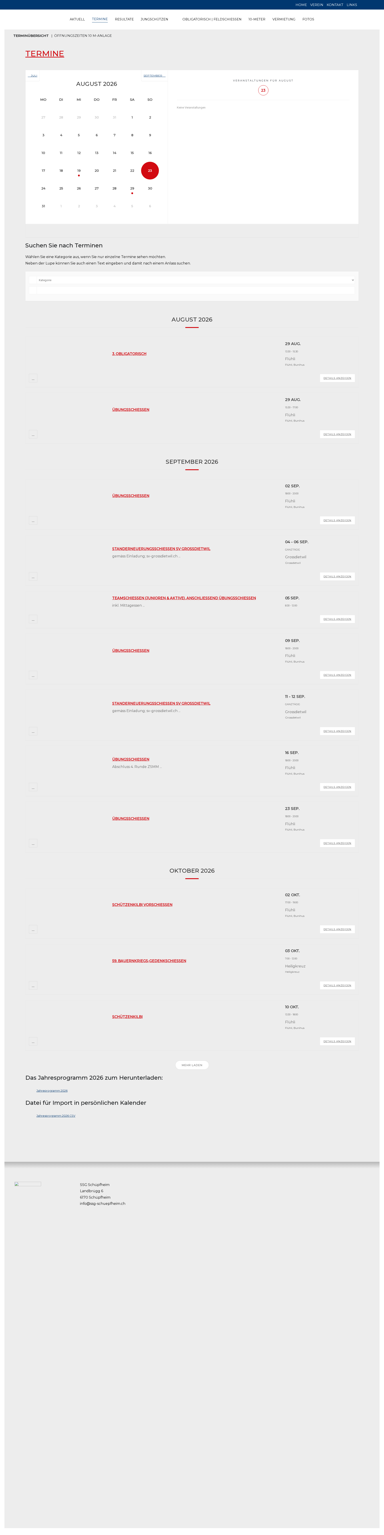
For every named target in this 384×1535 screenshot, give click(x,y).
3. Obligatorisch (129, 354)
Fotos (308, 19)
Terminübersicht (31, 36)
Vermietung (283, 19)
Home (301, 5)
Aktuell (77, 19)
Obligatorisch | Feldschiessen (212, 19)
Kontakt (335, 5)
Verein (316, 5)
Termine (100, 19)
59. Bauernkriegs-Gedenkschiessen (149, 961)
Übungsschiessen (130, 410)
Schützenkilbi (127, 1017)
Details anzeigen (337, 378)
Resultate (124, 19)
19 (79, 171)
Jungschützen (154, 19)
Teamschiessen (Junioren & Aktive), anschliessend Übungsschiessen (184, 598)
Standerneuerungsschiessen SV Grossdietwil (161, 549)
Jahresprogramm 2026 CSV (55, 1115)
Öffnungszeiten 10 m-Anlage (83, 36)
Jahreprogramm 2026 (52, 1090)
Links (352, 5)
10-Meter (256, 19)
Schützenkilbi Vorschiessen (142, 905)
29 (132, 188)
